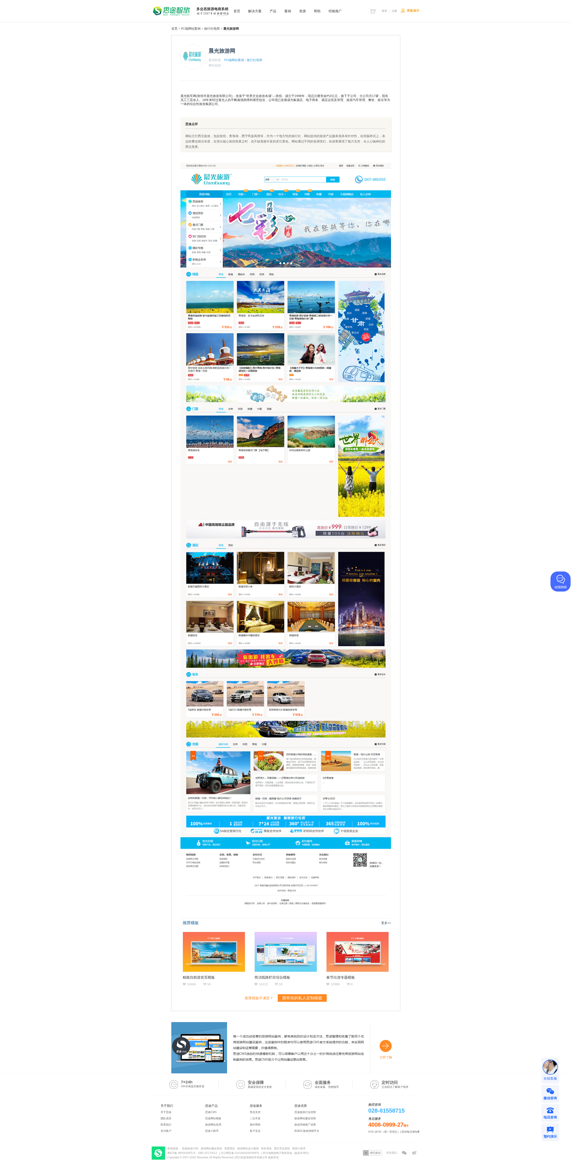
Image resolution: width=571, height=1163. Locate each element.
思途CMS (211, 1112)
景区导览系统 (282, 1148)
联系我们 (166, 1124)
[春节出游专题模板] (357, 952)
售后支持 (255, 1112)
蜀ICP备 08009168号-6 (181, 1153)
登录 (384, 10)
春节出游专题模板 (340, 977)
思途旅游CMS (190, 1148)
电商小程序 (299, 1148)
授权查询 (372, 1153)
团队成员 (166, 1118)
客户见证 (255, 1130)
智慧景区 (229, 1148)
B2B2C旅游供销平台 (306, 1130)
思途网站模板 (213, 1118)
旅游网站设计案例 (248, 1148)
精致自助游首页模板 (199, 977)
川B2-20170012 (208, 1153)
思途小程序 (212, 1130)
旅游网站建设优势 (305, 1118)
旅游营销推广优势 (305, 1124)
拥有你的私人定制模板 (302, 998)
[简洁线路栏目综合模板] (285, 952)
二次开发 (255, 1118)
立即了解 (386, 1057)
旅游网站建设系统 (211, 1148)
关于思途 (166, 1112)
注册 (394, 10)
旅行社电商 (212, 28)
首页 (174, 28)
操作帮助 (255, 1124)
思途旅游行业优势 (305, 1112)
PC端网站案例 (191, 28)
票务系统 (266, 1148)
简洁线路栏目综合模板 (272, 977)
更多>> (386, 923)
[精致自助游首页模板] (214, 952)
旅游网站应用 (213, 1124)
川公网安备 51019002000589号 (240, 1153)
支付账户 (166, 1130)
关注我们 (391, 1152)
